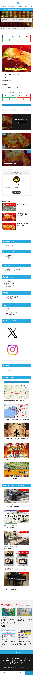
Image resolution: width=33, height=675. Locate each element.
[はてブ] (20, 36)
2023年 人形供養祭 (8, 548)
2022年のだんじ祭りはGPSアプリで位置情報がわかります (16, 439)
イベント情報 (10, 662)
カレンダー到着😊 (22, 204)
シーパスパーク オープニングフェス (12, 478)
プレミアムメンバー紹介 (16, 663)
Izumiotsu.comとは (8, 313)
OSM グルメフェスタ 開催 (10, 459)
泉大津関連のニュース (12, 6)
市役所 (5, 311)
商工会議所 (6, 310)
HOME (4, 28)
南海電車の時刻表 (7, 255)
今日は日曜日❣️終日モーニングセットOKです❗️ (15, 569)
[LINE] (9, 40)
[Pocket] (27, 36)
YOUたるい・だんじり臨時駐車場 (11, 506)
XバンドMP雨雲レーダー (9, 283)
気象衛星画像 (6, 280)
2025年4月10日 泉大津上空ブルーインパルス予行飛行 (16, 419)
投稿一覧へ (16, 192)
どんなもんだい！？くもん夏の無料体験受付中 (24, 620)
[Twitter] (13, 36)
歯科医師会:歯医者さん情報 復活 (10, 270)
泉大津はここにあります (9, 314)
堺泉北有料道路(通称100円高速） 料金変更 (14, 400)
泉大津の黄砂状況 (7, 286)
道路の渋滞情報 (7, 258)
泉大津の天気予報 (7, 281)
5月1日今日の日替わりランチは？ (24, 214)
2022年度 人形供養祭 (9, 527)
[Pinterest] (24, 40)
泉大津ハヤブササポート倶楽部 (10, 312)
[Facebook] (5, 36)
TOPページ (3, 6)
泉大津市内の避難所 (8, 298)
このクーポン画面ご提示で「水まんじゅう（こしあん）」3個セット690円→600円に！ (24, 643)
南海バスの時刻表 (7, 256)
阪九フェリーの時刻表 (8, 257)
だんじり (5, 309)
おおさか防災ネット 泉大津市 (10, 297)
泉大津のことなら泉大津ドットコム (21, 667)
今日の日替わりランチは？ (25, 28)
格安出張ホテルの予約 (8, 259)
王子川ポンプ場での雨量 (9, 285)
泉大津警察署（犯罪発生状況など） (11, 296)
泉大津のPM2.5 (7, 282)
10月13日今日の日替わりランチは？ (23, 224)
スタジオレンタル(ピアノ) (10, 589)
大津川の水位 (6, 284)
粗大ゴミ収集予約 (7, 308)
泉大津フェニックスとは (24, 6)
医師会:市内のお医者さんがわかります (12, 269)
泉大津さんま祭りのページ (23, 660)
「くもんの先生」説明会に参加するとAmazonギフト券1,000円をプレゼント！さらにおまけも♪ (8, 644)
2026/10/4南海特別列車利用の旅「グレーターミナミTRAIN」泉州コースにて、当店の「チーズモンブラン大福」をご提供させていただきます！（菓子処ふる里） (8, 623)
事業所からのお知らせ (25, 19)
